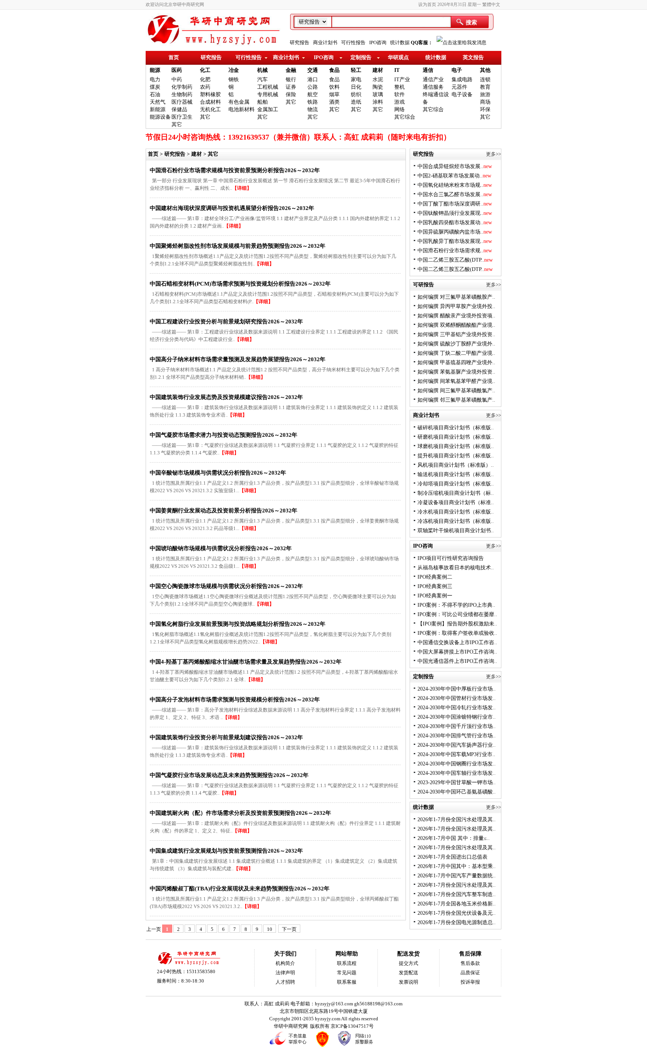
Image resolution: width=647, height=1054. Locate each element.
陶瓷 (378, 87)
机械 (262, 70)
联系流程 (346, 963)
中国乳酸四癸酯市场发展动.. (454, 222)
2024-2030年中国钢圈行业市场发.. (456, 764)
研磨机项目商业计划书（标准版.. (455, 437)
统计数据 (400, 42)
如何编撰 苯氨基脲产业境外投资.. (456, 372)
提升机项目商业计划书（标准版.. (455, 456)
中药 (176, 79)
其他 (485, 70)
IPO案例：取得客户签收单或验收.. (457, 633)
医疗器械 (181, 102)
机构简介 (285, 963)
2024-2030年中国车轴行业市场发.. (456, 773)
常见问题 (346, 972)
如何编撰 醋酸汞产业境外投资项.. (456, 316)
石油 (155, 94)
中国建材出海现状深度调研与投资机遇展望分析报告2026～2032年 (232, 208)
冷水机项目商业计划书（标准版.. (455, 512)
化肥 (205, 79)
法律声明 (285, 972)
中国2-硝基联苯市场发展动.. (454, 176)
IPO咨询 (377, 42)
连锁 (485, 79)
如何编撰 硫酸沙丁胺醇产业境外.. (456, 344)
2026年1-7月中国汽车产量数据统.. (456, 875)
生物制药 (181, 94)
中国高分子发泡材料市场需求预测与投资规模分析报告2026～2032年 (235, 700)
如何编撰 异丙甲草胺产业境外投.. (456, 306)
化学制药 (181, 87)
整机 (399, 87)
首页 (173, 57)
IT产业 (402, 79)
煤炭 (155, 87)
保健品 (179, 109)
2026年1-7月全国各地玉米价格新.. (456, 904)
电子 (457, 70)
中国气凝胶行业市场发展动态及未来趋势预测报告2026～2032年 (229, 775)
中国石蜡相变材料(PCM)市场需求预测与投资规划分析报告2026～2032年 (240, 284)
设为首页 (427, 4)
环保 (485, 109)
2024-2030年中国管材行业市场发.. (456, 698)
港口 (312, 79)
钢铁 (233, 79)
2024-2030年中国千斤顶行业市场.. (456, 726)
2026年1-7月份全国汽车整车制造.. (456, 894)
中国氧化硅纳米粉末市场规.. (454, 185)
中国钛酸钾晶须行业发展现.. (454, 213)
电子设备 (462, 94)
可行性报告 (353, 42)
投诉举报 (470, 982)
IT (397, 70)
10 (269, 929)
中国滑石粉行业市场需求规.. (454, 250)
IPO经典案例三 (434, 586)
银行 (291, 79)
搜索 (471, 22)
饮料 (334, 87)
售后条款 (470, 963)
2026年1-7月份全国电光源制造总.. (456, 922)
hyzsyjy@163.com (334, 1003)
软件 (399, 94)
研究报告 (299, 42)
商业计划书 (325, 42)
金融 (291, 70)
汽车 (262, 79)
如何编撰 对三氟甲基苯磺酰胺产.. (456, 297)
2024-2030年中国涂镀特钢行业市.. (456, 717)
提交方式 (408, 963)
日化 (356, 87)
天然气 (157, 102)
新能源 (157, 109)
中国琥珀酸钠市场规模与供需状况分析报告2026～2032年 (221, 548)
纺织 (356, 94)
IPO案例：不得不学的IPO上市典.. (456, 605)
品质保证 (470, 972)
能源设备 (160, 117)
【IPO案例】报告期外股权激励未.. (457, 624)
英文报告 (473, 57)
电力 (155, 79)
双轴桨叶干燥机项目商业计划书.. (455, 530)
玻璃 (378, 94)
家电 (356, 79)
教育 (485, 87)
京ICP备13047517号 (352, 1026)
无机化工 (210, 109)
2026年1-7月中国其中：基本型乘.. (456, 866)
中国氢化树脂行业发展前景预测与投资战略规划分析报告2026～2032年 (237, 624)
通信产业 (433, 79)
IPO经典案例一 (434, 595)
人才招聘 (285, 982)
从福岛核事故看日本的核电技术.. (455, 567)
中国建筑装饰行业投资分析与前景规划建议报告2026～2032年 (226, 737)
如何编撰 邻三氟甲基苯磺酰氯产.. (456, 400)
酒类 (334, 102)
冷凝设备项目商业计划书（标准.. (455, 502)
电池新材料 (241, 109)
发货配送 (408, 972)
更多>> (493, 154)
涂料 (378, 102)
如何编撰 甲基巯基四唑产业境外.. (456, 362)
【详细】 (242, 188)
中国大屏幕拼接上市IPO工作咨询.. (457, 652)
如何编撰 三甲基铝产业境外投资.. (456, 334)
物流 (312, 109)
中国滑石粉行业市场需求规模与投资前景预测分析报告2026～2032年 (235, 170)
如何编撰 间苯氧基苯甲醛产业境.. (456, 381)
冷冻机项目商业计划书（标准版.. (455, 521)
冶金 (233, 70)
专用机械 (267, 94)
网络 (399, 109)
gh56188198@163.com (378, 1003)
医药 (176, 70)
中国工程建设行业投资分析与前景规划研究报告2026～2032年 (226, 322)
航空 (312, 94)
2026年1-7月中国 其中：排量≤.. (453, 838)
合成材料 (210, 102)
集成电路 (462, 79)
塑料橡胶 (210, 94)
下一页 (289, 929)
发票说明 (408, 982)
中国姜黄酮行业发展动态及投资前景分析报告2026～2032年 (223, 511)
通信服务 (433, 87)
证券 (291, 87)
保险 (291, 94)
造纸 (356, 102)
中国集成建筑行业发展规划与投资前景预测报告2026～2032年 (226, 851)
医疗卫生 (181, 117)
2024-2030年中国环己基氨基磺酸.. (456, 792)
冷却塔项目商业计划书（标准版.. (455, 484)
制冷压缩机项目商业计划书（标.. (455, 493)
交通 (312, 70)
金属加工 (267, 109)
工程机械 (267, 87)
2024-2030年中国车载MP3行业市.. (456, 754)
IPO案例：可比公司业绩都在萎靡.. (457, 614)
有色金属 (238, 102)
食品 (334, 70)
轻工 (356, 70)
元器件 (459, 87)
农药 (205, 87)
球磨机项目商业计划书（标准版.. (455, 446)
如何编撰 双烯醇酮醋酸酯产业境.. (456, 325)
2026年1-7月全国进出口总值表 (452, 857)
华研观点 (398, 57)
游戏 (399, 102)
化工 (205, 70)
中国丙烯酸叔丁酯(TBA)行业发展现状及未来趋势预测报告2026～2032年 (239, 889)
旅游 (485, 94)
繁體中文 (491, 4)
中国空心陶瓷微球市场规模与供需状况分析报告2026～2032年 (226, 586)
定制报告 (360, 57)
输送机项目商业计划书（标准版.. (455, 474)
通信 (428, 70)
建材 (378, 70)
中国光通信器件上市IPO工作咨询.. (457, 661)
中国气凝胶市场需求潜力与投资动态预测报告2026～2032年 (223, 435)
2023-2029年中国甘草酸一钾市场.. (456, 782)
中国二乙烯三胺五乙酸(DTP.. (455, 260)
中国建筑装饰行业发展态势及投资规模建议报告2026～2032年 (226, 397)
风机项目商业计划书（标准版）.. (455, 465)
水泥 (378, 79)
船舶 (262, 102)
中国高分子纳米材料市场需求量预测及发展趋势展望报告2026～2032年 (237, 359)
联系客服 (346, 982)
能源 (155, 70)
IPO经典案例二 (434, 577)
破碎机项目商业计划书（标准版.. (455, 427)
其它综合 (404, 117)
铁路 (312, 102)
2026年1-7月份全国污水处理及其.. (456, 819)
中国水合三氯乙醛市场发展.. (454, 194)
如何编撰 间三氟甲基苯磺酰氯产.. (456, 390)
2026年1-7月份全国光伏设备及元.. (456, 913)
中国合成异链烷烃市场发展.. (454, 166)
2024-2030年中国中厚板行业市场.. (456, 689)
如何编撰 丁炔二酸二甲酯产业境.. (456, 353)
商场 (485, 102)
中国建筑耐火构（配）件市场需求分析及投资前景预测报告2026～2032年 (240, 813)
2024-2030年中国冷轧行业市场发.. (456, 707)
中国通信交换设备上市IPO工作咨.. (457, 642)
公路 (312, 87)
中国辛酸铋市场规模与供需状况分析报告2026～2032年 (218, 473)
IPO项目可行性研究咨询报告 (450, 558)
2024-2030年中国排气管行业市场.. (456, 735)
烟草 (334, 94)
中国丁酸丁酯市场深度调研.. (454, 204)
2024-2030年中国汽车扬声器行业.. (456, 745)
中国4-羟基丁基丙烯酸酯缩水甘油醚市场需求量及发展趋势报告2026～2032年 (245, 662)
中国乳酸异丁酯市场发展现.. (454, 241)
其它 (176, 124)
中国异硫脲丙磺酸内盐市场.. (454, 232)
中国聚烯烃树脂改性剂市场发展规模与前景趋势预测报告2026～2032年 (237, 246)
